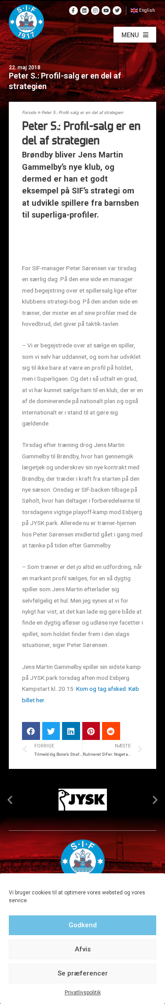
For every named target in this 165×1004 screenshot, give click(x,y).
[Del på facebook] (31, 731)
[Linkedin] (84, 10)
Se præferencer (83, 973)
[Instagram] (95, 10)
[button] (135, 35)
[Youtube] (106, 10)
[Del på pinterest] (91, 731)
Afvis (83, 949)
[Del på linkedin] (71, 731)
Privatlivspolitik (83, 993)
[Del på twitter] (51, 731)
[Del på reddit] (111, 731)
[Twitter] (117, 10)
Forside (29, 113)
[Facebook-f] (73, 10)
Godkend (83, 925)
